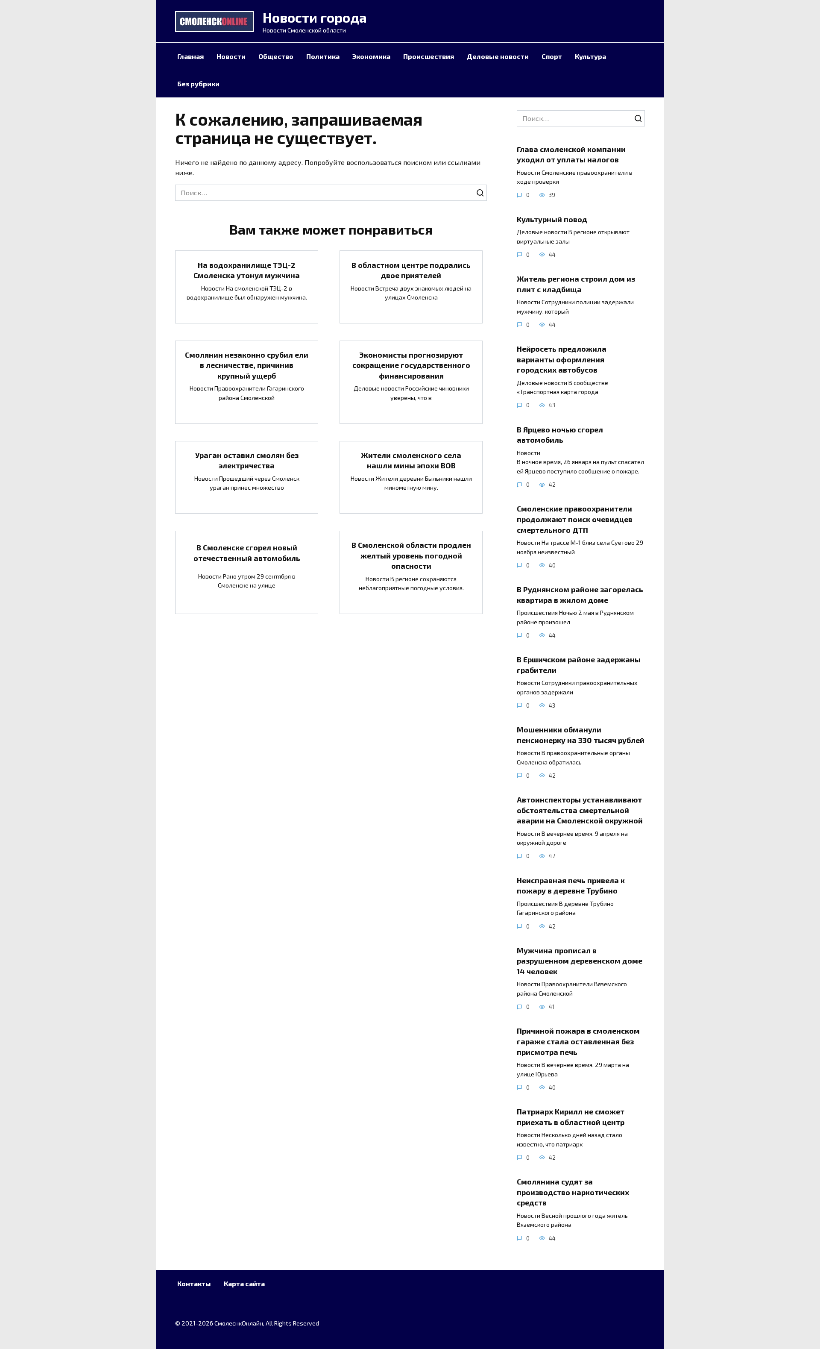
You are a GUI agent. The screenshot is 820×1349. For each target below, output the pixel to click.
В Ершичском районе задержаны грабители (579, 665)
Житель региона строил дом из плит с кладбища (576, 284)
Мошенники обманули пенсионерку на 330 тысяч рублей (580, 735)
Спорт (552, 56)
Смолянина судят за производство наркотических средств (573, 1192)
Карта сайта (244, 1283)
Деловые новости (498, 56)
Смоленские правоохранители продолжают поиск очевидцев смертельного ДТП (575, 519)
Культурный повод (553, 218)
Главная (190, 56)
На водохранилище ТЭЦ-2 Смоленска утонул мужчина (246, 270)
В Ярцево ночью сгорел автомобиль (560, 434)
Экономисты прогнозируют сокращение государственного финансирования (411, 365)
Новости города (315, 17)
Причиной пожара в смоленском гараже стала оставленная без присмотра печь (578, 1041)
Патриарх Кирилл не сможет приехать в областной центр (570, 1117)
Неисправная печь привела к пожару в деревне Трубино (571, 885)
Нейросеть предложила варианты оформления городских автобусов (561, 359)
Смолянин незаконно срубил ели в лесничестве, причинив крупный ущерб (246, 365)
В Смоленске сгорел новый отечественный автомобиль (246, 553)
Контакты (194, 1283)
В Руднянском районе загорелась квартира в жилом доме (580, 595)
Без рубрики (198, 83)
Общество (275, 56)
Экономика (371, 56)
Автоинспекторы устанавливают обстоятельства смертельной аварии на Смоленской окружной (580, 810)
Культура (590, 56)
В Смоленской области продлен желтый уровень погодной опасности (411, 555)
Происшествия (428, 56)
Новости (231, 56)
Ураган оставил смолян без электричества (247, 460)
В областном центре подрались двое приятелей (411, 270)
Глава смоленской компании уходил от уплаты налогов (571, 154)
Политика (323, 56)
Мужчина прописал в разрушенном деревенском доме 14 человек (579, 961)
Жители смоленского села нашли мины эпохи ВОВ (411, 460)
